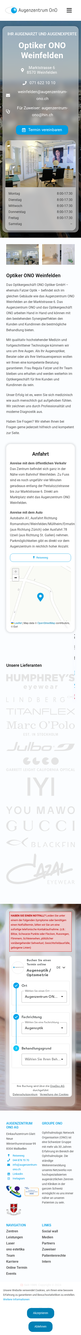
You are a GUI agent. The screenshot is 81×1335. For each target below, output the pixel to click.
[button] (40, 597)
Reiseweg (18, 1155)
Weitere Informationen (16, 1299)
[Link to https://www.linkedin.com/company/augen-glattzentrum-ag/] (74, 685)
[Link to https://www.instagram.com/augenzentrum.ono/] (74, 673)
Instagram (19, 1178)
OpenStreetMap (46, 623)
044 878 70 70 (21, 1160)
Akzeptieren (40, 1313)
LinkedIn (18, 1173)
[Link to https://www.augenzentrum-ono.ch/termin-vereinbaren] (75, 647)
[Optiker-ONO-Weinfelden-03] (58, 246)
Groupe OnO (52, 1123)
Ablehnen (40, 1326)
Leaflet (18, 623)
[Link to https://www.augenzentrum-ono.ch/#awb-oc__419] (75, 696)
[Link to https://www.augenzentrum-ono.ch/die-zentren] (74, 636)
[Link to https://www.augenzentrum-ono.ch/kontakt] (74, 658)
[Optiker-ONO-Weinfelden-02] (22, 246)
